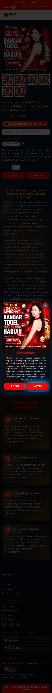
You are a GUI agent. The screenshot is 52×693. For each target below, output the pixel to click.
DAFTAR (37, 386)
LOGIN (15, 386)
